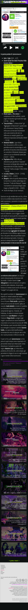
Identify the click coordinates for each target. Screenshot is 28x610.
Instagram (3, 567)
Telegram (3, 566)
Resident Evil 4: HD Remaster (12, 97)
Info (2, 571)
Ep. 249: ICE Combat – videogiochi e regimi (18, 429)
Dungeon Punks (8, 92)
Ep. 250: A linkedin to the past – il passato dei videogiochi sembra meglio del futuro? (14, 381)
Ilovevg (2, 570)
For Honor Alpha (8, 111)
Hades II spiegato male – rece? (15, 446)
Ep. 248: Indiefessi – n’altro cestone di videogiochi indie (15, 476)
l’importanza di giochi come (8, 223)
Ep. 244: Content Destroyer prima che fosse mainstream (15, 555)
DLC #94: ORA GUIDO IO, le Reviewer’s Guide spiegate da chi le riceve (15, 412)
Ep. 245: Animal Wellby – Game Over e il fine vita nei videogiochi (15, 522)
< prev (11, 561)
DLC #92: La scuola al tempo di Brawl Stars (14, 539)
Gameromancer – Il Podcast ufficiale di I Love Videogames (13, 207)
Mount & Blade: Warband (11, 108)
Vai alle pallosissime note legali (19, 584)
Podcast (3, 565)
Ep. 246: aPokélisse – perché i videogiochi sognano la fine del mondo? (14, 506)
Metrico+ (16, 92)
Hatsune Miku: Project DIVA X (12, 84)
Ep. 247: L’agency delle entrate (15, 493)
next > (16, 561)
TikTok (2, 568)
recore (20, 359)
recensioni (16, 359)
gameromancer (6, 359)
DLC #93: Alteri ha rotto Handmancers (17, 460)
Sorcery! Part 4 (20, 100)
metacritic (12, 359)
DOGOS (21, 92)
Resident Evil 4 (20, 223)
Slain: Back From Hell (10, 100)
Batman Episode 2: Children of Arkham (14, 76)
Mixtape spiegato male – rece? (15, 398)
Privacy (2, 572)
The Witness (7, 95)
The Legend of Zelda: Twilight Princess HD (15, 105)
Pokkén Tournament (9, 103)
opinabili (9, 221)
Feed (2, 573)
